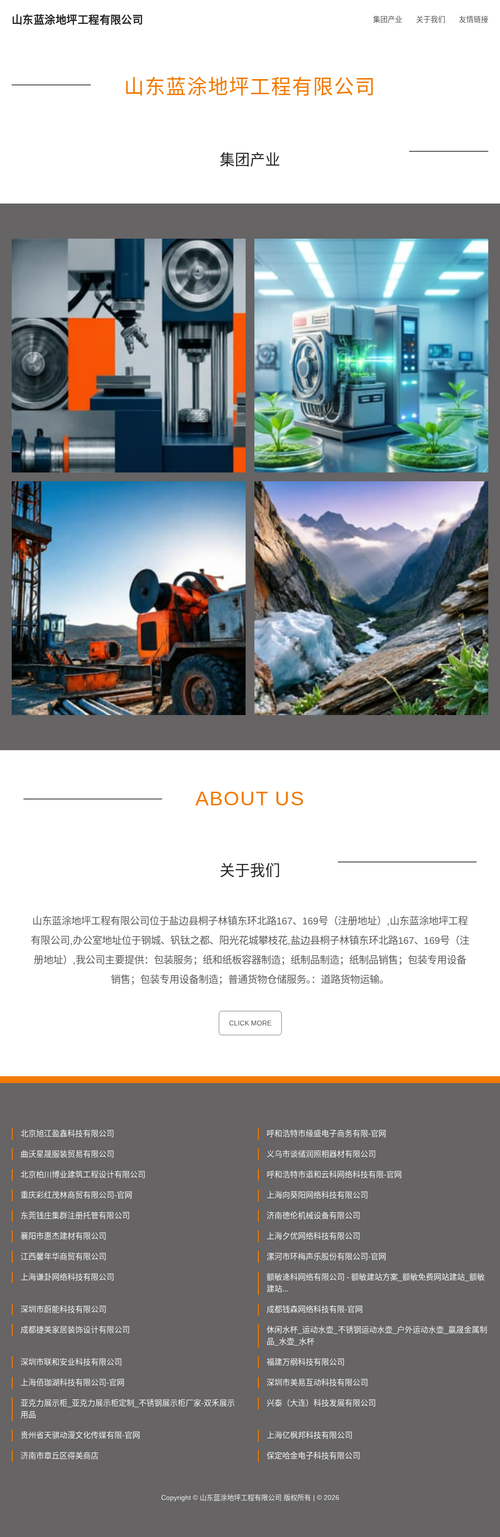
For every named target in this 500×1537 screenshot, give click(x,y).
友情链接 (473, 19)
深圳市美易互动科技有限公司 (317, 1382)
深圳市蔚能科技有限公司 (63, 1309)
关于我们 (430, 19)
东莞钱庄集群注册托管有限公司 (75, 1215)
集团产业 (387, 19)
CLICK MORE (250, 1023)
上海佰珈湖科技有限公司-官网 (73, 1382)
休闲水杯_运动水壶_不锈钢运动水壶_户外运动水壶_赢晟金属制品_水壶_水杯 (377, 1336)
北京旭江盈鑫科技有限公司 (67, 1133)
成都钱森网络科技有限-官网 (315, 1309)
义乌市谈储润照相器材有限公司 (321, 1154)
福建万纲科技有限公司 (306, 1362)
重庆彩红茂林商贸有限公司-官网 (76, 1195)
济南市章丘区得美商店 (60, 1456)
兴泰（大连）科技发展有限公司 (321, 1403)
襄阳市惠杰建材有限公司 (63, 1236)
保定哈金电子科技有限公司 (313, 1456)
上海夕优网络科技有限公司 (313, 1236)
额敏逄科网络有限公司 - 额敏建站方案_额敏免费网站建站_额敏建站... (376, 1283)
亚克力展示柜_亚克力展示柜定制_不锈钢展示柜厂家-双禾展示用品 (128, 1409)
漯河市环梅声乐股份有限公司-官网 (326, 1256)
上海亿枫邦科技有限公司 (310, 1435)
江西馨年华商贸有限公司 (63, 1256)
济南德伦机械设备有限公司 (313, 1215)
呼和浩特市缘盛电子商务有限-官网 (326, 1133)
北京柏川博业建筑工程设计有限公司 (83, 1174)
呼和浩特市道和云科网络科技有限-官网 (334, 1174)
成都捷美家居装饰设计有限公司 (75, 1330)
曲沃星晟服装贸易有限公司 (67, 1154)
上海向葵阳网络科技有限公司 (317, 1195)
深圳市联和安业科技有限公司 (71, 1362)
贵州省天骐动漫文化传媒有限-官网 (80, 1435)
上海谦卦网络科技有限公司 (67, 1277)
